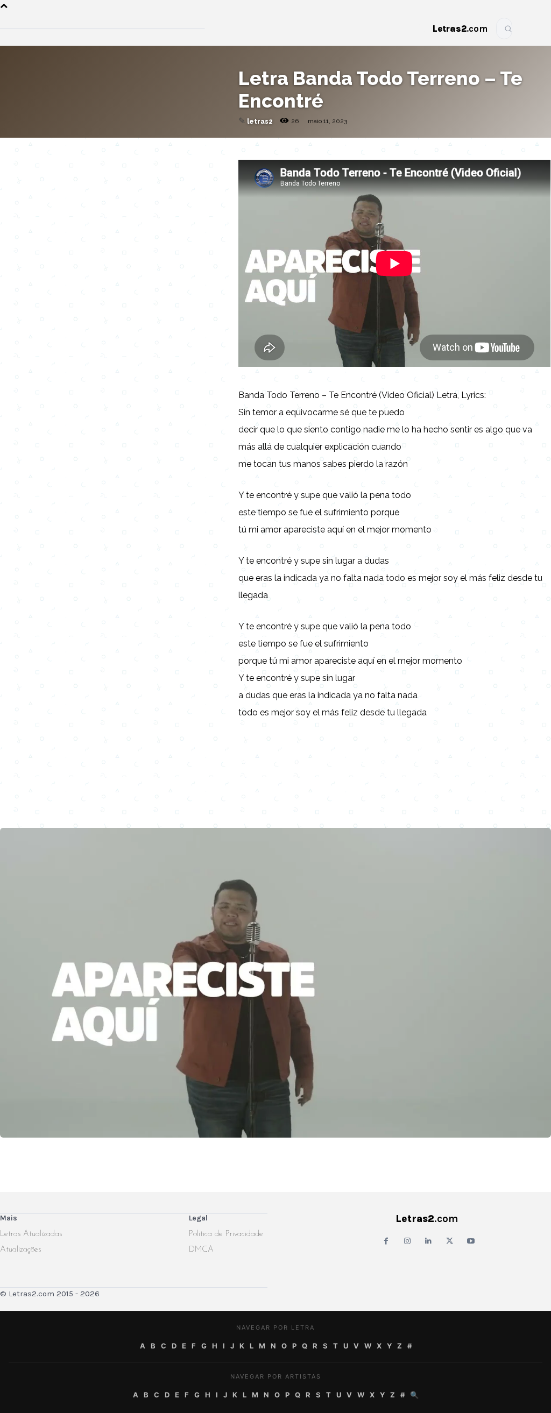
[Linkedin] (180, 159)
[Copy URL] (56, 159)
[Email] (81, 159)
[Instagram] (407, 1241)
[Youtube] (470, 1241)
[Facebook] (106, 159)
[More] (205, 159)
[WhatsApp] (131, 159)
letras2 (260, 121)
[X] (155, 159)
